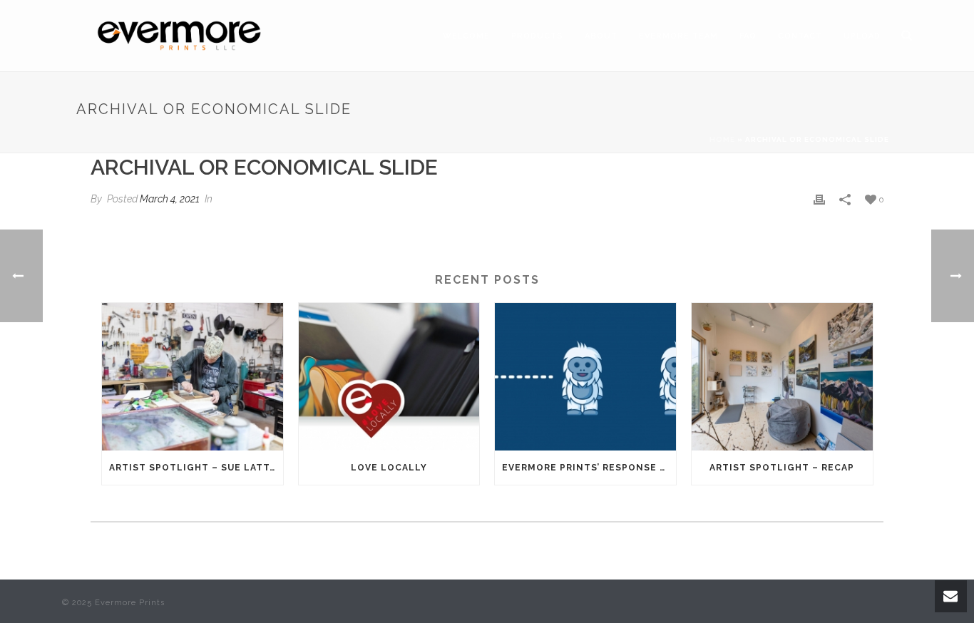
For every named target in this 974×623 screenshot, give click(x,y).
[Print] (819, 199)
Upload (862, 36)
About (601, 36)
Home (722, 139)
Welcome (466, 36)
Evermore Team (678, 36)
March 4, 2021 (170, 199)
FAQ (748, 36)
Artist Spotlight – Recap (781, 468)
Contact (800, 36)
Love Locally (389, 468)
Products (537, 36)
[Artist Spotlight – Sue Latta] (192, 376)
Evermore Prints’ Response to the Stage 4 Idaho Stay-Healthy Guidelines (589, 468)
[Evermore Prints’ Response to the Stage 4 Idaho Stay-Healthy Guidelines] (585, 376)
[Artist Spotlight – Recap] (782, 376)
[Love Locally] (389, 376)
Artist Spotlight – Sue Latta (192, 468)
